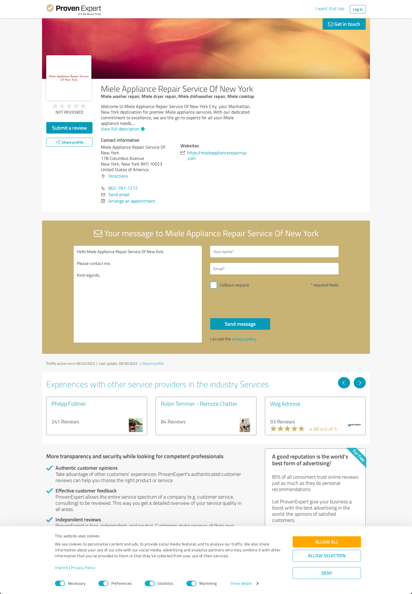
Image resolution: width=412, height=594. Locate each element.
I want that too (330, 8)
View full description (120, 129)
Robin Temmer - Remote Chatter (199, 403)
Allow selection (327, 555)
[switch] (103, 583)
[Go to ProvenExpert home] (73, 10)
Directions (118, 176)
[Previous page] (344, 382)
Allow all (326, 542)
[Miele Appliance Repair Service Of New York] (69, 78)
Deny (326, 573)
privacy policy (244, 339)
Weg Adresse (285, 403)
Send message (240, 323)
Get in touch (346, 23)
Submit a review (69, 127)
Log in (358, 9)
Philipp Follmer (69, 403)
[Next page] (360, 382)
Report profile (153, 363)
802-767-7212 (123, 188)
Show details (241, 583)
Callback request (234, 285)
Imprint (61, 567)
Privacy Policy (83, 567)
